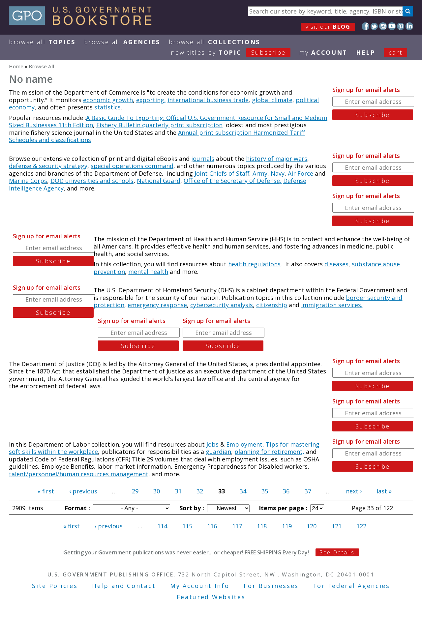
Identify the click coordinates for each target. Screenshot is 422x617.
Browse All (42, 42)
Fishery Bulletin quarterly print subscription (159, 125)
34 (243, 491)
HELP (366, 52)
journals (202, 158)
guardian (218, 451)
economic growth (108, 100)
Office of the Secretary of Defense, (233, 181)
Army (260, 173)
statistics (107, 107)
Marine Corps (28, 181)
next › (354, 491)
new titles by (228, 52)
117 (237, 526)
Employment (244, 444)
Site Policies (54, 586)
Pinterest (401, 26)
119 (287, 526)
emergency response (157, 305)
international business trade (208, 100)
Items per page (282, 508)
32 (199, 491)
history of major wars (276, 158)
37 (308, 491)
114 (162, 526)
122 (361, 526)
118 (262, 526)
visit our (328, 26)
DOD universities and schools (92, 181)
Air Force (300, 173)
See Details (336, 552)
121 (337, 526)
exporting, (151, 100)
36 (286, 491)
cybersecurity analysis (221, 305)
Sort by (190, 508)
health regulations (254, 264)
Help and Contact (124, 586)
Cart (396, 52)
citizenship (271, 305)
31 (178, 491)
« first (46, 491)
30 (156, 491)
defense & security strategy (48, 166)
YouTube (392, 26)
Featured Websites (211, 597)
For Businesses (271, 586)
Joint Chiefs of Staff (222, 173)
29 (135, 491)
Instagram (383, 26)
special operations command (132, 166)
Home (16, 66)
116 (212, 526)
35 (264, 491)
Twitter (374, 26)
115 (187, 526)
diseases (336, 264)
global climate (272, 100)
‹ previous (83, 491)
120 (311, 526)
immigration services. (331, 305)
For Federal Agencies (351, 586)
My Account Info (199, 586)
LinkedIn (409, 26)
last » (384, 491)
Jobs (212, 444)
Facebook (365, 26)
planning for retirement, (269, 451)
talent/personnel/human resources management (78, 474)
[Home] (83, 23)
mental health (148, 272)
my (323, 52)
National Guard (158, 181)
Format (76, 508)
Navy (278, 173)
